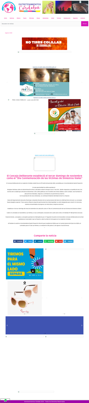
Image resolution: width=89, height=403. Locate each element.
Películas (31, 18)
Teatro (24, 18)
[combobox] (41, 23)
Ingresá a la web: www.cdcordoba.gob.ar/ (44, 67)
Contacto (82, 18)
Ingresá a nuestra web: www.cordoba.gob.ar (44, 155)
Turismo (59, 18)
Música (18, 18)
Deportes (75, 18)
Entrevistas (45, 18)
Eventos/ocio (67, 18)
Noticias (12, 18)
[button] (7, 82)
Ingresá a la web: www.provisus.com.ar (44, 97)
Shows (38, 18)
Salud (52, 18)
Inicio (5, 18)
